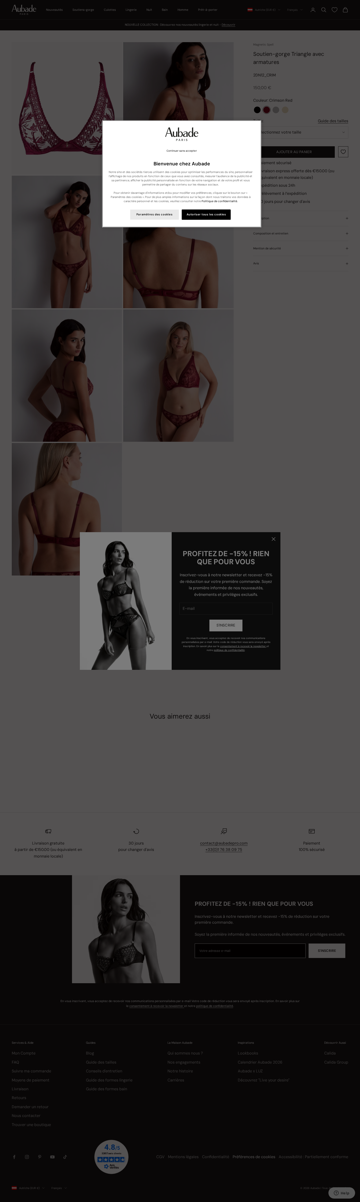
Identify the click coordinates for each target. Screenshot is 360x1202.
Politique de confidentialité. (220, 201)
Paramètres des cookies (154, 214)
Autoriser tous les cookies (206, 214)
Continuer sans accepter (182, 150)
